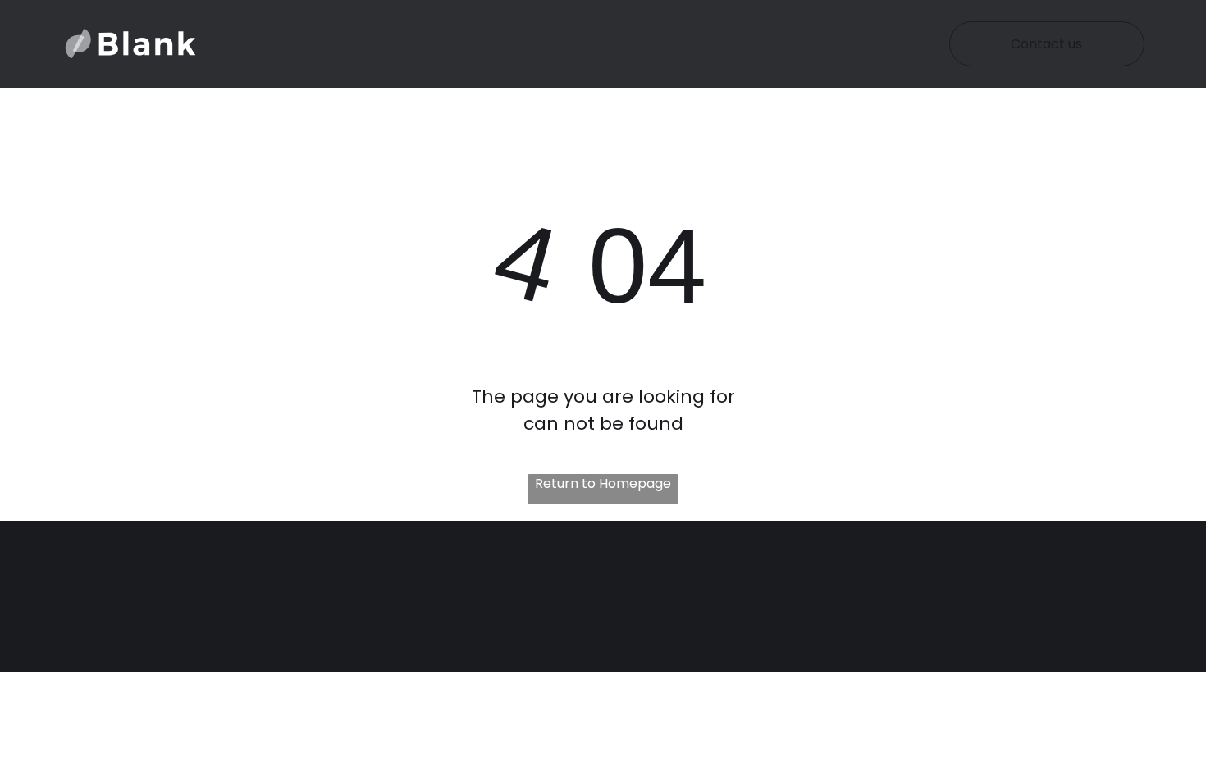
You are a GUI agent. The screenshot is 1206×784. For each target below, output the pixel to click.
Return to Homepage (603, 483)
